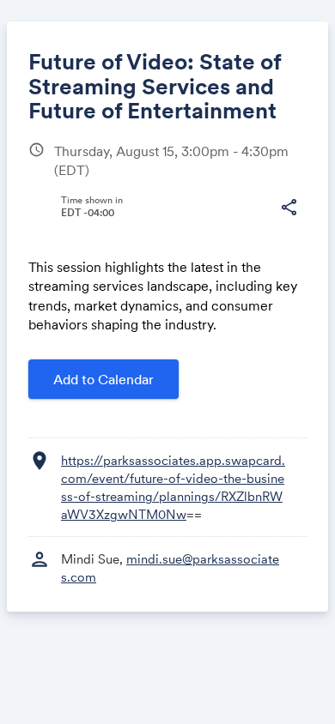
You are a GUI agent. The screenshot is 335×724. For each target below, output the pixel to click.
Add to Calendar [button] (103, 379)
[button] (289, 208)
